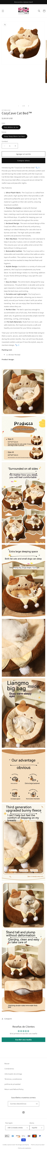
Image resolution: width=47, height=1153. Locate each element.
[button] (2, 10)
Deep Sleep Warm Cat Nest (14, 136)
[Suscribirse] (36, 1103)
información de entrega (13, 1074)
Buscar (7, 1064)
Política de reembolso (24, 1148)
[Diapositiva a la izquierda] (18, 105)
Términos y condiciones (13, 1079)
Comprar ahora (23, 160)
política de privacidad (12, 1084)
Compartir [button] (8, 1019)
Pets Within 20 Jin (11, 127)
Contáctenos (9, 1069)
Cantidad (5, 141)
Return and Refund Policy (14, 1089)
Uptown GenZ (11, 1144)
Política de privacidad (37, 1144)
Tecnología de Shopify (22, 1144)
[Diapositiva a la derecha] (28, 105)
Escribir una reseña (23, 1039)
